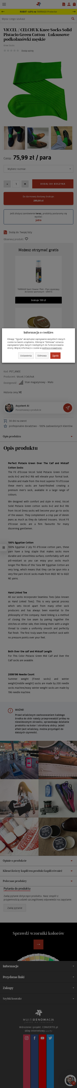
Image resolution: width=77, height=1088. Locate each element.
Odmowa (42, 355)
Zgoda (55, 355)
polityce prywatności (52, 348)
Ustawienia (26, 355)
